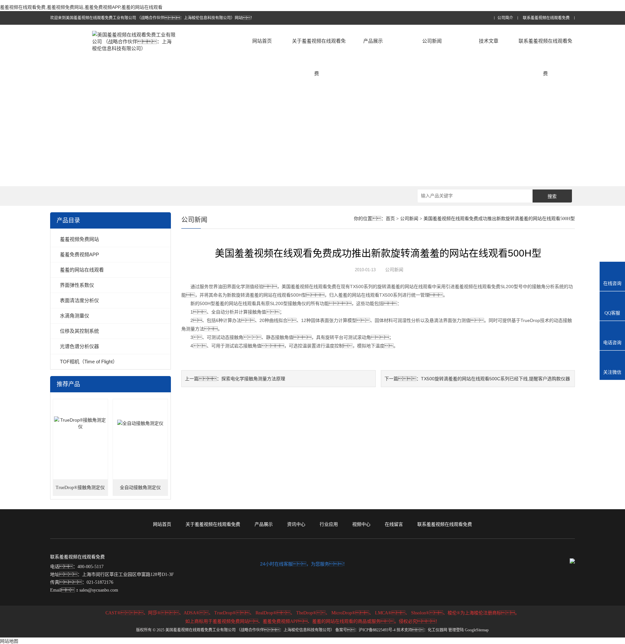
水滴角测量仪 (74, 315)
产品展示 (373, 41)
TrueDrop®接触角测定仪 (80, 487)
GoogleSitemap (477, 630)
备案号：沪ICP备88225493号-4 (365, 630)
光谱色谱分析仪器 (79, 346)
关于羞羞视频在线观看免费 (319, 57)
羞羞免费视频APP (79, 254)
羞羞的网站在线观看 (82, 270)
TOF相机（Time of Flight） (89, 361)
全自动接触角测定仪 (140, 487)
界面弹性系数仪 (77, 285)
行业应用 (329, 524)
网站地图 (9, 641)
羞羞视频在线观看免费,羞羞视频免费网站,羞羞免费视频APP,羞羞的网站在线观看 (81, 7)
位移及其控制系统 (79, 331)
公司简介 (505, 18)
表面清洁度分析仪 (79, 300)
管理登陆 (456, 630)
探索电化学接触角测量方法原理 (253, 378)
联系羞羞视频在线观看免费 (546, 18)
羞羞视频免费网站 (79, 239)
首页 (390, 218)
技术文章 (488, 41)
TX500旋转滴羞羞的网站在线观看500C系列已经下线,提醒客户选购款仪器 (495, 378)
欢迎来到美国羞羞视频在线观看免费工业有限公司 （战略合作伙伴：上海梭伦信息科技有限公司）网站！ (152, 18)
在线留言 (394, 524)
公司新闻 (432, 41)
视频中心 (361, 524)
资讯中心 (296, 524)
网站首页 (262, 41)
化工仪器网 (437, 630)
